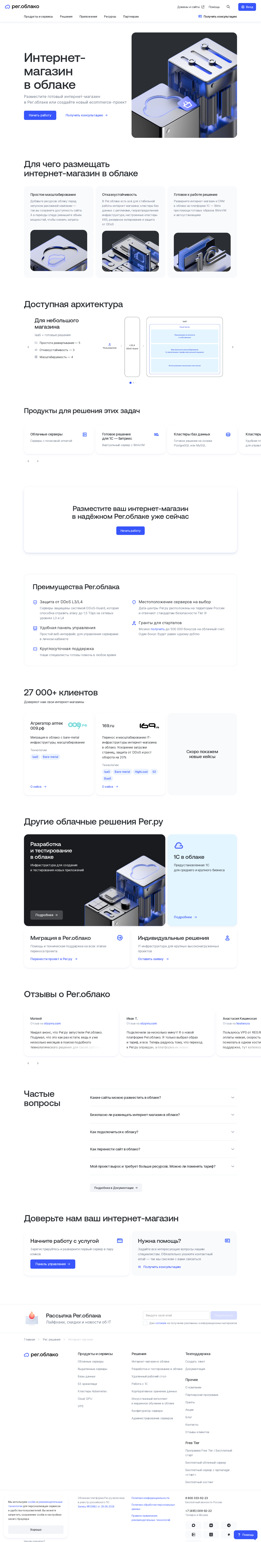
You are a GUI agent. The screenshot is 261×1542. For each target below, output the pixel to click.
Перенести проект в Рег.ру (51, 959)
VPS (80, 1406)
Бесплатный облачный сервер (205, 1462)
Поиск (228, 7)
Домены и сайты (188, 7)
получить (158, 629)
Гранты (190, 1402)
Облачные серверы (90, 1361)
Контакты (191, 1424)
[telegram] (229, 1525)
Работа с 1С (140, 1384)
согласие (160, 1323)
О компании (193, 1387)
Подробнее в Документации (114, 1188)
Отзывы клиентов (197, 1432)
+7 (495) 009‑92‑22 (198, 1511)
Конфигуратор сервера (147, 1411)
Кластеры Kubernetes (92, 1391)
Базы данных (87, 1376)
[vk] (211, 1525)
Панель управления (50, 1264)
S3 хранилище (87, 1384)
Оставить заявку (151, 959)
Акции (189, 1409)
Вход (249, 7)
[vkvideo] (193, 1534)
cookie (32, 1501)
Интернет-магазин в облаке (150, 1361)
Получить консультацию (220, 16)
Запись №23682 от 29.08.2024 (96, 1506)
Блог (188, 1417)
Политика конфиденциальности (150, 1497)
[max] (193, 1525)
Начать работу (40, 115)
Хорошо (36, 1529)
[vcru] (211, 1534)
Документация (195, 1369)
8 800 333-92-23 (196, 1498)
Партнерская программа (201, 1395)
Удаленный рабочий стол (149, 1376)
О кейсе (36, 786)
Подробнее (44, 915)
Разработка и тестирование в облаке (157, 1369)
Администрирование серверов (152, 1418)
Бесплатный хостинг (199, 1482)
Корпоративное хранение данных (154, 1391)
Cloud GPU (85, 1398)
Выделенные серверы (92, 1369)
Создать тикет (195, 1361)
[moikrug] (229, 1534)
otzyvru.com (52, 1023)
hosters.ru (243, 1023)
